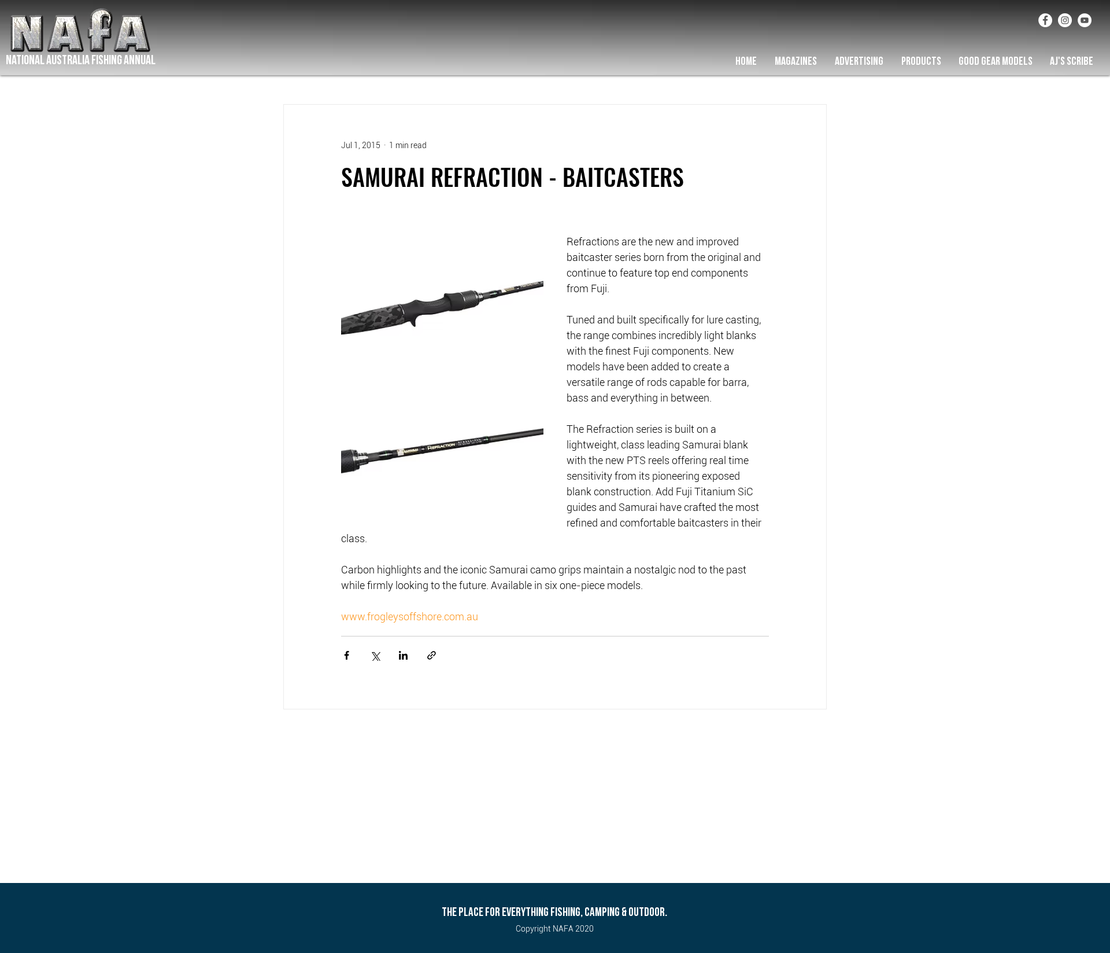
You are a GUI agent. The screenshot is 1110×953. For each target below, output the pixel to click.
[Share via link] (431, 655)
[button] (795, 61)
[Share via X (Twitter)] (374, 655)
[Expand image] (442, 301)
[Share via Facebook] (346, 655)
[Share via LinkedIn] (403, 655)
